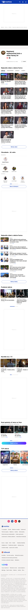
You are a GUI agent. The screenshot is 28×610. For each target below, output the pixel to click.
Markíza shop (21, 545)
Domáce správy (10, 555)
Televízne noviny (13, 567)
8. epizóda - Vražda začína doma (8, 370)
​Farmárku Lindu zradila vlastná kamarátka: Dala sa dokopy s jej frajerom (7, 112)
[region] (14, 71)
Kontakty (4, 555)
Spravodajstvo (21, 567)
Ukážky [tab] (23, 70)
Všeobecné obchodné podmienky (9, 557)
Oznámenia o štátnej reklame (8, 536)
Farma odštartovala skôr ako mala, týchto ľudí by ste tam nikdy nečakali (20, 83)
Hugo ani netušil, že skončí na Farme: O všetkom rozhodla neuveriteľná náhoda (6, 141)
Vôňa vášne (17, 434)
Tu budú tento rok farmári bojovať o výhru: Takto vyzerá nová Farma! (17, 276)
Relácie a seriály (16, 529)
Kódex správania (19, 534)
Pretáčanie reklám (12, 545)
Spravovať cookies (13, 547)
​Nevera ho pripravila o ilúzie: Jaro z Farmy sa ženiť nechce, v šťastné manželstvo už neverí (21, 112)
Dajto (7, 542)
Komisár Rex (3, 434)
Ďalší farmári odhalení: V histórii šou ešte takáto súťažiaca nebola (18, 254)
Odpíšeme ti (4, 545)
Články (11, 265)
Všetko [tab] (3, 70)
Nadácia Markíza (21, 542)
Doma (3, 542)
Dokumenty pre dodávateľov (8, 534)
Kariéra (16, 531)
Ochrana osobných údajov (8, 560)
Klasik (13, 542)
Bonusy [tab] (17, 70)
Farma (6, 27)
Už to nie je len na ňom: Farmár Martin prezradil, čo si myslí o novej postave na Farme (17, 268)
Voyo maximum (5, 567)
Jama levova (3, 298)
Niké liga (3, 570)
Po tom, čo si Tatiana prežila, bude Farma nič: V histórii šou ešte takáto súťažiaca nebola (21, 126)
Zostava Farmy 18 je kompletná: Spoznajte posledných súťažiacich (18, 248)
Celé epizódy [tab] (10, 70)
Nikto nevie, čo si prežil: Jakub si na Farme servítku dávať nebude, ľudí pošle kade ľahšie (7, 126)
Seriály (19, 570)
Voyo (6, 84)
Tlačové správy (5, 531)
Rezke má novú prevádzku (7, 300)
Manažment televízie (21, 536)
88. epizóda (18, 435)
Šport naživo (9, 570)
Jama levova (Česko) (21, 298)
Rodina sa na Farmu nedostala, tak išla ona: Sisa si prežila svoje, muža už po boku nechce (7, 97)
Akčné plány (21, 531)
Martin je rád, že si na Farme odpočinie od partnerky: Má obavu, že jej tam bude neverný (21, 97)
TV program (4, 529)
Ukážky (10, 27)
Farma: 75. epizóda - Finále (6, 82)
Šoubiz (9, 529)
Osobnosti (23, 529)
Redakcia (17, 560)
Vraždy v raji (3, 368)
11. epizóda (4, 435)
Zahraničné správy (19, 555)
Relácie (2, 27)
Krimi (10, 542)
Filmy (23, 570)
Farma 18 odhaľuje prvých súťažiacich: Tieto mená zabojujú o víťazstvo (18, 261)
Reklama (12, 531)
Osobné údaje (5, 547)
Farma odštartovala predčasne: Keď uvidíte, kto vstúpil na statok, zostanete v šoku (18, 241)
